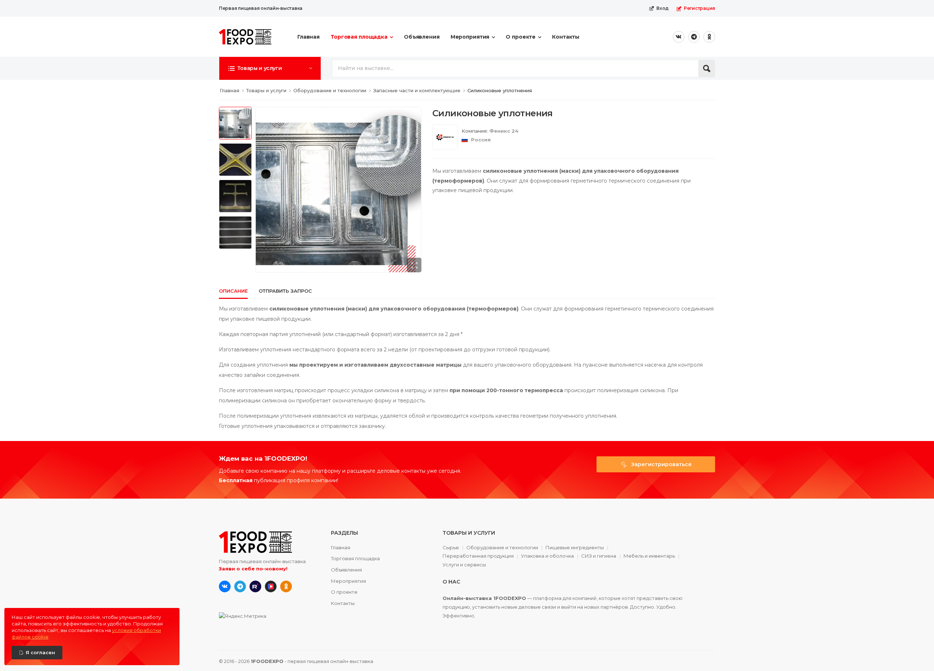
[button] (270, 68)
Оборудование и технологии (502, 547)
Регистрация (699, 8)
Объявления (422, 37)
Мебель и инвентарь (649, 556)
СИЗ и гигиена (598, 556)
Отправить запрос (285, 291)
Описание (233, 291)
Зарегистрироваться (660, 464)
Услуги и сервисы (464, 564)
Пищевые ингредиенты (574, 547)
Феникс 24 (503, 131)
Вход (662, 8)
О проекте (521, 37)
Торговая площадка (359, 37)
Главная (308, 37)
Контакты (565, 37)
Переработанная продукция (478, 556)
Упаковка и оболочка (547, 556)
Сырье (451, 547)
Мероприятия (470, 37)
